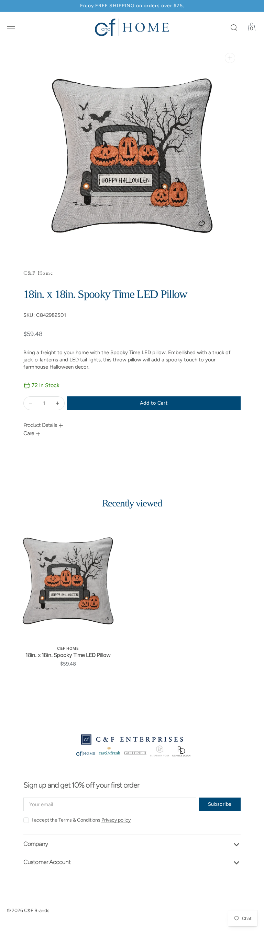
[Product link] (68, 581)
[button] (11, 27)
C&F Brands (37, 910)
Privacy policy (116, 820)
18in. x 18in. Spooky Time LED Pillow (67, 654)
